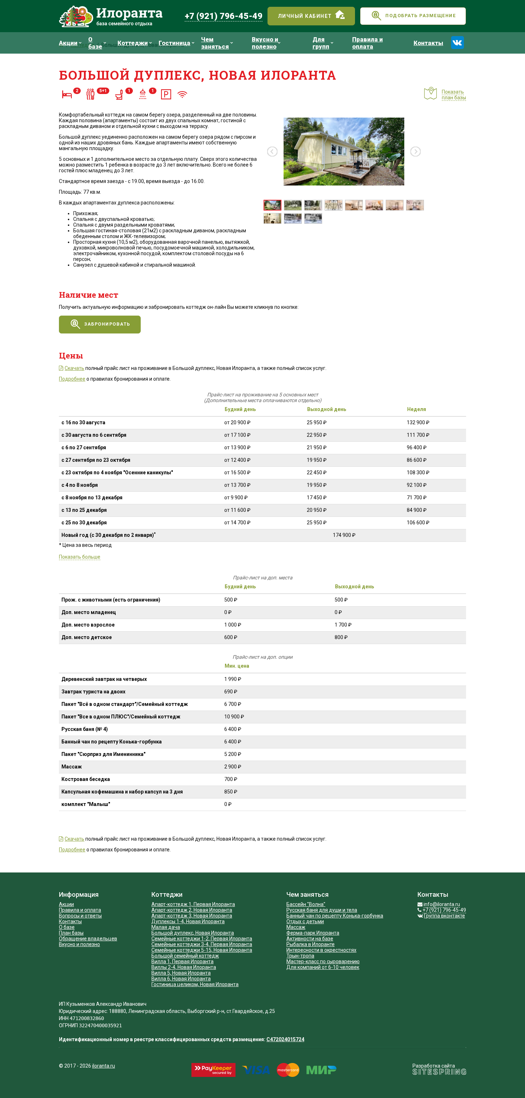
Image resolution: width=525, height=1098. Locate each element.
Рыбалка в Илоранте (310, 944)
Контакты (70, 921)
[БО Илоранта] (119, 16)
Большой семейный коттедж (185, 956)
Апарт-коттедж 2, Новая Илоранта (191, 910)
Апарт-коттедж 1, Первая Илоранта (193, 904)
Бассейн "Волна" (305, 904)
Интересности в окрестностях (321, 950)
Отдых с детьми (305, 921)
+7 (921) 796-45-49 (223, 16)
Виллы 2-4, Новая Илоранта (183, 967)
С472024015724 (285, 1039)
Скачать (74, 368)
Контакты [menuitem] (428, 42)
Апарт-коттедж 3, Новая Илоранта (191, 916)
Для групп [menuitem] (320, 43)
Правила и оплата (80, 910)
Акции (66, 904)
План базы (71, 933)
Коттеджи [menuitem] (133, 42)
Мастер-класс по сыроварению (323, 961)
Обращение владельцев (88, 938)
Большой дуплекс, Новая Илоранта (192, 933)
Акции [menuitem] (68, 42)
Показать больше (79, 557)
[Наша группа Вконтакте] (457, 42)
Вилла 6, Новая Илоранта (181, 978)
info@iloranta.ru (442, 904)
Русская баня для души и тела (321, 910)
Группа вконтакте (444, 916)
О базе (67, 927)
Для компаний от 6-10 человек (322, 967)
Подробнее (72, 379)
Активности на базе (309, 938)
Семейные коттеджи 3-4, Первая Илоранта (201, 944)
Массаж (295, 927)
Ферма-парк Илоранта (312, 933)
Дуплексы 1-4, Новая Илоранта (188, 921)
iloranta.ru (103, 1066)
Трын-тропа (300, 956)
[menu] (254, 43)
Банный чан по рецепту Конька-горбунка (334, 916)
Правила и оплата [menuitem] (367, 43)
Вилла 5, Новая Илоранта (181, 973)
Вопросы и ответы (80, 916)
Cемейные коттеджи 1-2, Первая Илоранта (201, 938)
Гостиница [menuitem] (174, 42)
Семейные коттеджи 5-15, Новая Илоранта (201, 950)
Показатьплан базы (454, 94)
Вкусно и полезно (79, 944)
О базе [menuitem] (95, 43)
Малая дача (165, 927)
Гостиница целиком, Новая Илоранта (195, 984)
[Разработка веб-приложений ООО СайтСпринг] (439, 1073)
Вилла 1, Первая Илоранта (182, 961)
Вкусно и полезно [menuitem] (265, 43)
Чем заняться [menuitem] (215, 43)
